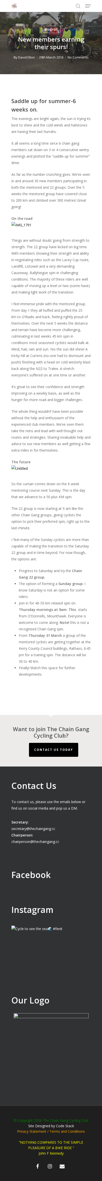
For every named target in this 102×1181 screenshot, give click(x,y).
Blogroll (51, 29)
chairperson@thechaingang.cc (35, 841)
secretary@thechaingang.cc (33, 828)
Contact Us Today (53, 750)
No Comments (78, 57)
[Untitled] (19, 468)
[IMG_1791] (21, 225)
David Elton (26, 57)
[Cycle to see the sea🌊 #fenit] (51, 965)
